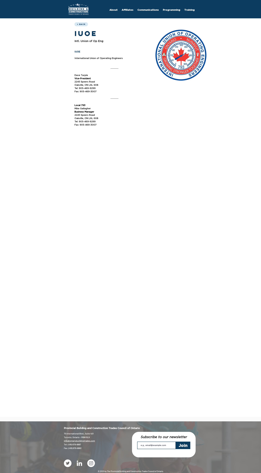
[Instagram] (91, 463)
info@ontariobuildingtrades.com (79, 440)
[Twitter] (68, 463)
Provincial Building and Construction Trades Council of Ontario (102, 428)
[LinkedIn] (79, 463)
